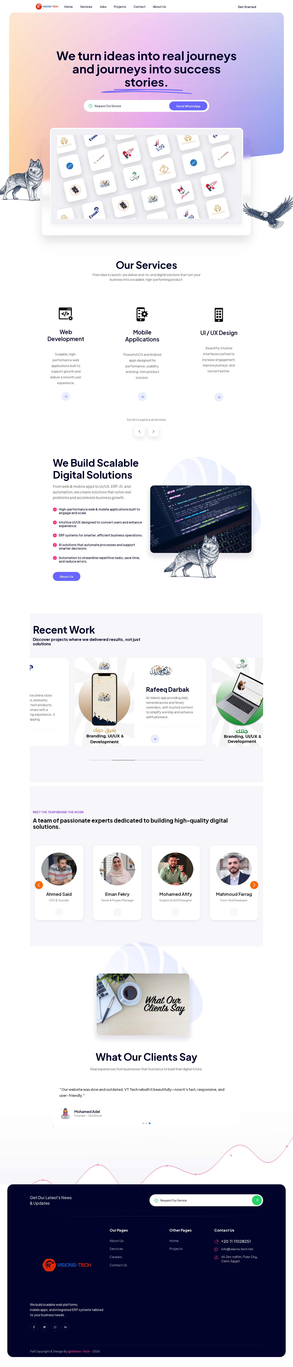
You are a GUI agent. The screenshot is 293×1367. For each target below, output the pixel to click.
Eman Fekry (117, 894)
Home (68, 6)
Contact (140, 6)
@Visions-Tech (78, 1351)
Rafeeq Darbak (167, 689)
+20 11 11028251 (236, 1241)
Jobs (103, 6)
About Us (159, 6)
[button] (254, 885)
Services (86, 6)
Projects (120, 6)
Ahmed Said (59, 894)
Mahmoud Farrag (234, 894)
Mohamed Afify (175, 894)
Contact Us (118, 1265)
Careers (116, 1257)
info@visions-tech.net (237, 1249)
